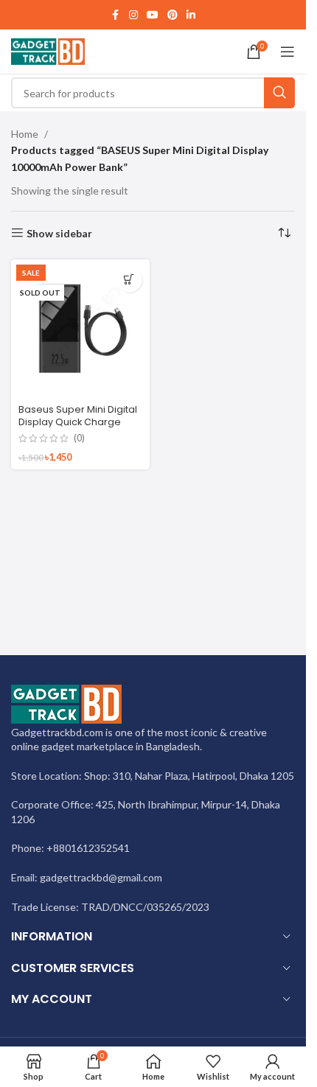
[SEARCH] (279, 92)
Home (24, 133)
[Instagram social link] (133, 15)
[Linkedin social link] (191, 15)
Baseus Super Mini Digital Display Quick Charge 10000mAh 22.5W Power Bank (77, 429)
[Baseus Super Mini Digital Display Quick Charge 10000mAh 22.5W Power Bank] (80, 328)
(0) (79, 439)
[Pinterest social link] (172, 15)
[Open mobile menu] (287, 51)
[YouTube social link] (152, 15)
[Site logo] (48, 50)
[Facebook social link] (116, 15)
